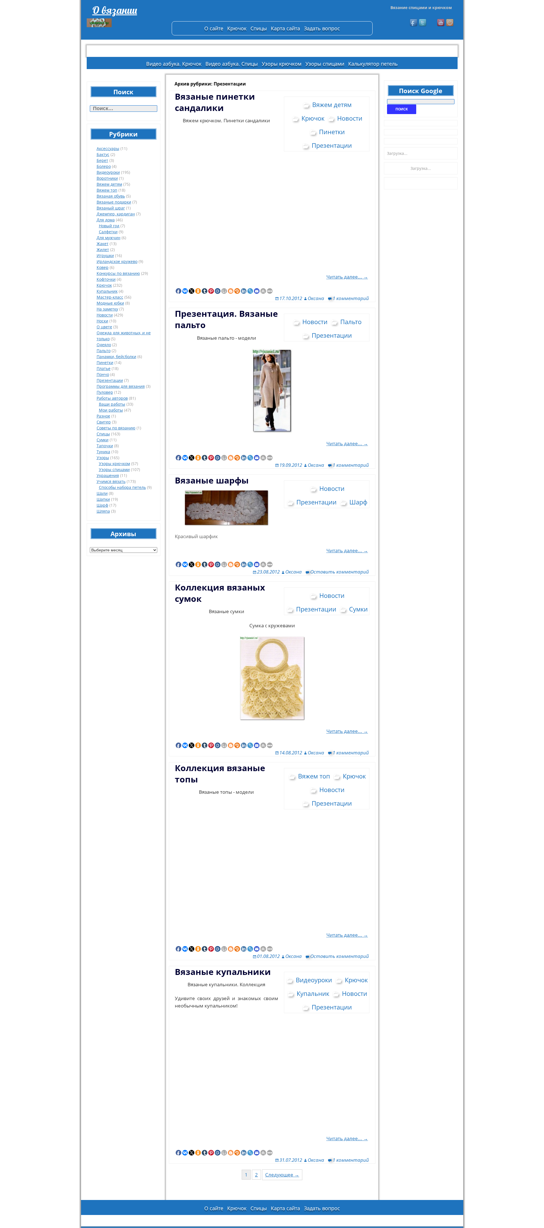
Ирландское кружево (117, 261)
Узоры (103, 457)
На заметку (107, 309)
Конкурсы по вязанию (118, 273)
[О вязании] (126, 22)
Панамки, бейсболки (116, 356)
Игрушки (105, 255)
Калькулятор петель (373, 63)
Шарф (102, 505)
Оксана (316, 298)
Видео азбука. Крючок (173, 63)
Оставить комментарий (339, 571)
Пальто (103, 350)
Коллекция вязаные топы (220, 773)
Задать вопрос (322, 28)
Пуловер (105, 392)
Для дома (106, 220)
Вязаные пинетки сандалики (215, 102)
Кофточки (106, 279)
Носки (102, 321)
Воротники (107, 178)
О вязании (114, 10)
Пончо (103, 374)
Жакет (103, 243)
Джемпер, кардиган (116, 214)
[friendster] (450, 22)
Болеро (104, 166)
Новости (105, 315)
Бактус (103, 154)
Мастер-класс (110, 297)
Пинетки (105, 362)
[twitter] (423, 22)
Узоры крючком (281, 63)
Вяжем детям (109, 184)
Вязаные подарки (114, 202)
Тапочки (105, 445)
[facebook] (413, 22)
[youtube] (441, 22)
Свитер (104, 422)
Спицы (258, 28)
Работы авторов (112, 398)
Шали (102, 493)
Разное (103, 416)
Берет (102, 160)
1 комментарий (351, 298)
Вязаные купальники (223, 971)
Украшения (108, 475)
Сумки (103, 439)
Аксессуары (108, 148)
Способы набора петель (122, 487)
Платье (103, 368)
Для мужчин (108, 237)
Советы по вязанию (116, 428)
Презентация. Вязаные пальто (226, 319)
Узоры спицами (324, 63)
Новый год (109, 225)
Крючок (236, 28)
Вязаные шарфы (212, 480)
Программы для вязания (121, 386)
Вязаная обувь (111, 196)
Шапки (103, 499)
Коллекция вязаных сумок (220, 592)
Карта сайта (285, 28)
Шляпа (103, 511)
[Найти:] (123, 108)
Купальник (107, 291)
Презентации (110, 380)
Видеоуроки (108, 172)
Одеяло (104, 344)
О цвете (104, 327)
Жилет (103, 249)
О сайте (213, 28)
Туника (103, 451)
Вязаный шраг (111, 208)
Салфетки (108, 231)
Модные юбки (110, 303)
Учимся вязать (111, 481)
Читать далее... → (347, 276)
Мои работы (111, 410)
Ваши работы (112, 404)
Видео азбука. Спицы (231, 63)
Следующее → (282, 1174)
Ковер (103, 267)
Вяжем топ (107, 190)
